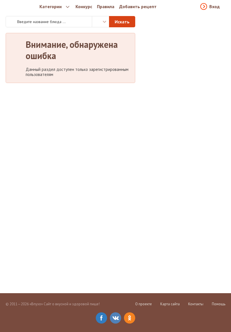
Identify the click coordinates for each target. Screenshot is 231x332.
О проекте (143, 304)
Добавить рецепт (138, 6)
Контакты (195, 304)
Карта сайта (170, 304)
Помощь (218, 304)
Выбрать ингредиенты (100, 21)
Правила (105, 6)
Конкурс (83, 6)
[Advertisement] (183, 51)
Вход (214, 6)
